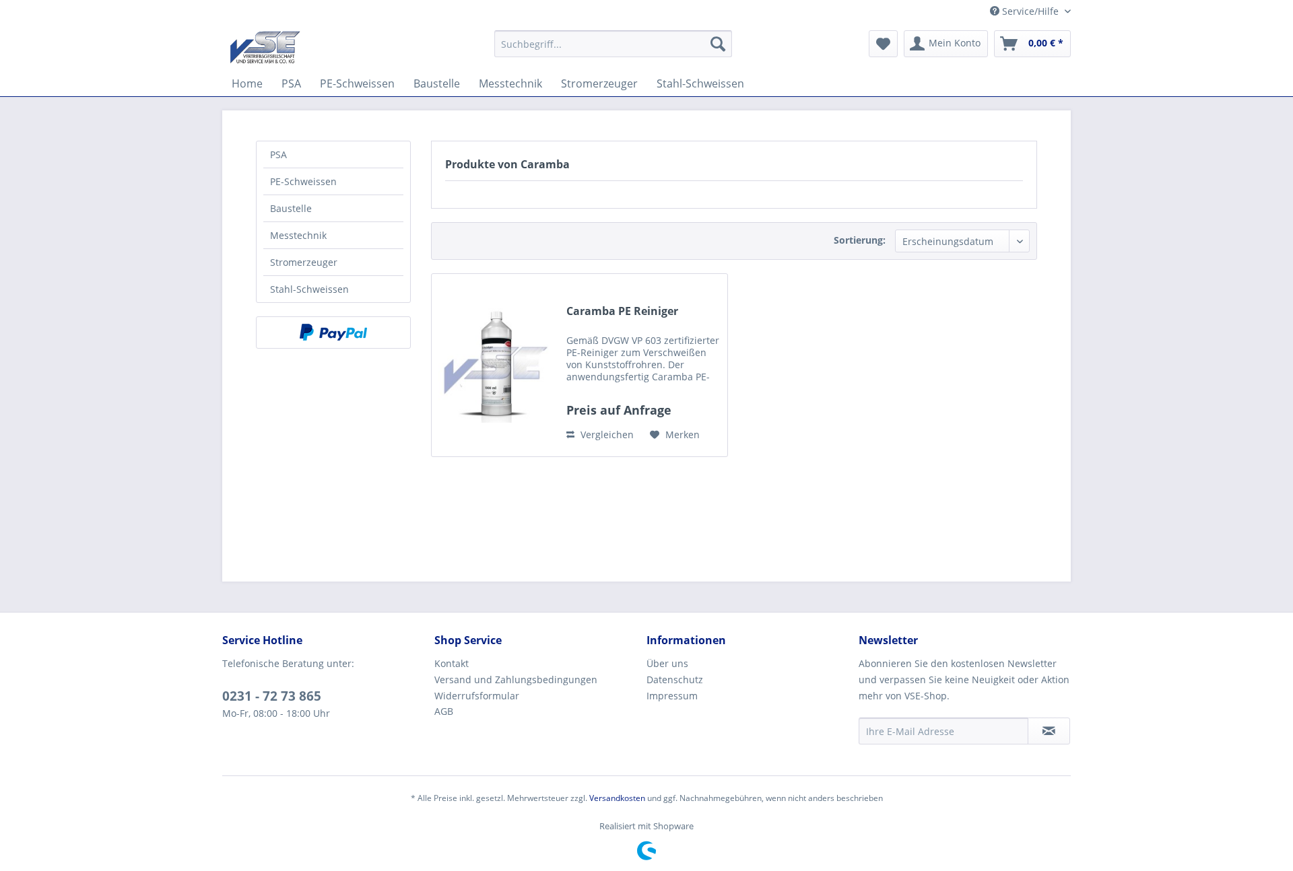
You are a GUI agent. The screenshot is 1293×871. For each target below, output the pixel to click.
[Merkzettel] (883, 43)
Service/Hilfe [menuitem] (1030, 11)
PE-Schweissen (303, 181)
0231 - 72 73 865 (271, 696)
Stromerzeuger (303, 262)
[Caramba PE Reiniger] (495, 365)
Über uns (667, 663)
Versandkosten (617, 798)
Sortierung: (860, 240)
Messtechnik (298, 235)
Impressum (672, 695)
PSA (278, 154)
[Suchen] (718, 43)
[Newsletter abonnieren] (1049, 731)
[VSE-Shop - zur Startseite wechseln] (265, 47)
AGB (443, 711)
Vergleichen (606, 434)
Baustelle (291, 208)
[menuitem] (613, 43)
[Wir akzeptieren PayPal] (333, 332)
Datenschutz (674, 679)
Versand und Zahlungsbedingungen (515, 679)
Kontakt (451, 663)
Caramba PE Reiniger (622, 311)
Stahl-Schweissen (309, 289)
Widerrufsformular (476, 695)
